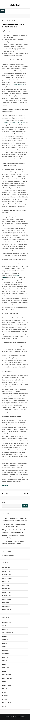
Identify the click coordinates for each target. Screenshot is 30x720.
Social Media (7, 685)
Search (4, 502)
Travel (5, 699)
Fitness (5, 643)
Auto (4, 625)
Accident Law (7, 622)
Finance (5, 639)
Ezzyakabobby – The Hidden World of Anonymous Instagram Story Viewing (13, 531)
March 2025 (6, 588)
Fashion (5, 636)
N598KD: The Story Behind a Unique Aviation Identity (13, 537)
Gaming (5, 650)
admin (17, 21)
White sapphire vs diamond (16, 84)
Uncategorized (7, 702)
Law (4, 664)
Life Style (6, 667)
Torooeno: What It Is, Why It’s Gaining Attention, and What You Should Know (13, 542)
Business (5, 629)
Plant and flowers (8, 678)
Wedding (5, 706)
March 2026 (6, 568)
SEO (4, 681)
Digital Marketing (8, 632)
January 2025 (7, 595)
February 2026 (7, 571)
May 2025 (6, 582)
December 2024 (7, 599)
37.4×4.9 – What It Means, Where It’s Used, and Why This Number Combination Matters (14, 519)
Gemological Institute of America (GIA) (14, 122)
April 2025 (6, 585)
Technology (6, 695)
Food (4, 646)
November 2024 (7, 602)
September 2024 (8, 609)
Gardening (6, 653)
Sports (5, 688)
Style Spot (15, 5)
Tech (4, 692)
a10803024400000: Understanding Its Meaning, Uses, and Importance (13, 525)
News (4, 671)
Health (5, 660)
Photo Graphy (7, 674)
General (4, 485)
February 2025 (7, 592)
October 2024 (7, 606)
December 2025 (7, 578)
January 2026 (7, 575)
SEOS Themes (21, 717)
